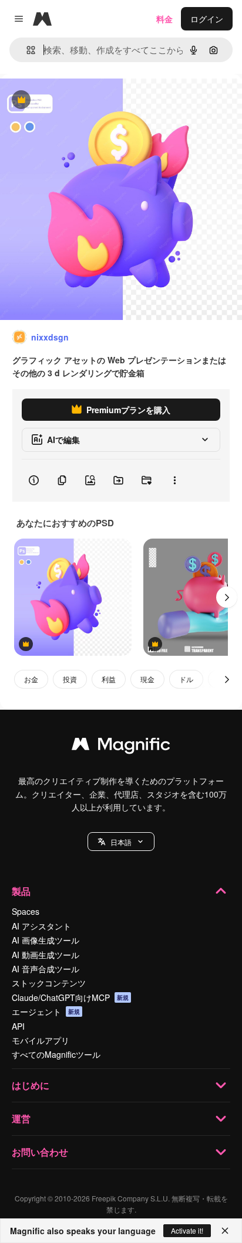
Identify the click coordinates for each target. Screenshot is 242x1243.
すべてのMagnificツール (56, 1054)
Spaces (25, 911)
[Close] (225, 1231)
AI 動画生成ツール (45, 955)
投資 (70, 679)
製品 (21, 891)
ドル (186, 679)
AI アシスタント (41, 926)
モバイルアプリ (40, 1040)
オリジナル (81, 100)
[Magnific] (121, 746)
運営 (21, 1118)
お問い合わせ (40, 1152)
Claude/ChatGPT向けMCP (70, 997)
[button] (121, 841)
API (18, 1026)
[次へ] (226, 597)
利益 (109, 679)
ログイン (206, 19)
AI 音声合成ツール (45, 969)
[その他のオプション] (174, 480)
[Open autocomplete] (26, 50)
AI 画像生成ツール (45, 940)
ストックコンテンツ (49, 983)
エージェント (46, 1011)
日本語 (121, 842)
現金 (147, 679)
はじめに (30, 1085)
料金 (164, 19)
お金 (31, 679)
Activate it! (187, 1230)
